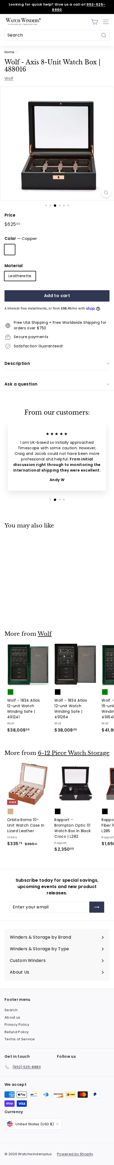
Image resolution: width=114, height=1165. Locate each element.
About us (12, 1017)
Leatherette (20, 276)
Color (21, 238)
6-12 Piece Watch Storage (73, 753)
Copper (10, 249)
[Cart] (94, 22)
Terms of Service (20, 1039)
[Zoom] (106, 193)
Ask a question (21, 384)
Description (17, 363)
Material (14, 265)
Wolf (9, 78)
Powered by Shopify (75, 1154)
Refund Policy (17, 1031)
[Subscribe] (96, 907)
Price (10, 215)
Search (11, 1009)
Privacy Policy (17, 1024)
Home (9, 52)
